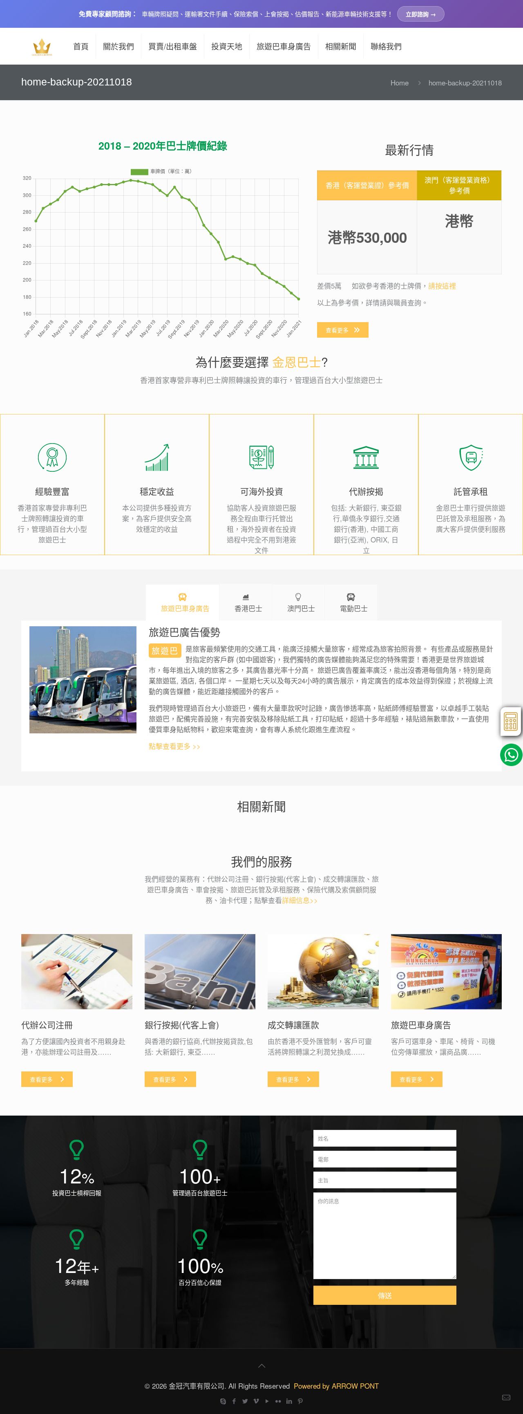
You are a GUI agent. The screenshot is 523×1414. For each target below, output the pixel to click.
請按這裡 (442, 285)
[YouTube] (267, 1400)
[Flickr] (278, 1400)
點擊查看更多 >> (175, 746)
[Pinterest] (300, 1400)
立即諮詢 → (421, 14)
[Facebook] (234, 1400)
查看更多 (337, 330)
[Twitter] (245, 1400)
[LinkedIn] (289, 1400)
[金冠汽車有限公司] (41, 46)
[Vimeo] (256, 1400)
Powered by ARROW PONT (336, 1385)
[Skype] (223, 1400)
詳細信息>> (300, 900)
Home (400, 82)
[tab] (182, 603)
